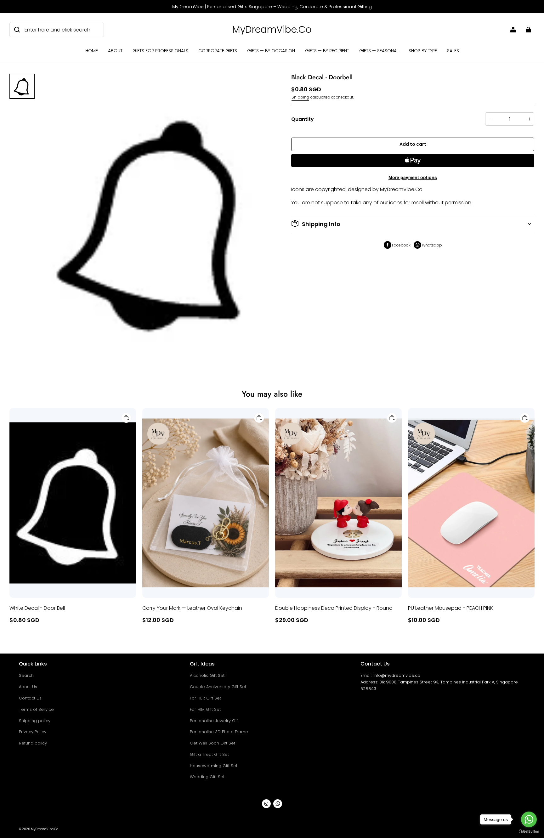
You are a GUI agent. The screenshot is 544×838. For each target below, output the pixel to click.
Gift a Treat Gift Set (209, 754)
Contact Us (30, 698)
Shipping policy (34, 721)
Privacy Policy (32, 732)
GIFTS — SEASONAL (379, 51)
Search (26, 675)
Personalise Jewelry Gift (214, 721)
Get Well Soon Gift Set (212, 743)
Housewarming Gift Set (213, 766)
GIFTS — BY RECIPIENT (327, 51)
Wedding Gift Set (207, 777)
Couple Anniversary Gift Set (218, 687)
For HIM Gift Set (205, 709)
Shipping (300, 97)
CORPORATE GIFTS (217, 51)
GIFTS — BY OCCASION (271, 51)
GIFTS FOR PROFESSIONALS (160, 51)
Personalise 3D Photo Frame (219, 732)
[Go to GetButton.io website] (529, 832)
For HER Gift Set (205, 698)
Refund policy (33, 743)
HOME (91, 51)
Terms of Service (36, 709)
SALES (453, 51)
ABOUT (115, 51)
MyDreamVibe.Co (44, 829)
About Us (28, 687)
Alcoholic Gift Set (207, 675)
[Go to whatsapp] (529, 819)
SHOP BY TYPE (423, 51)
